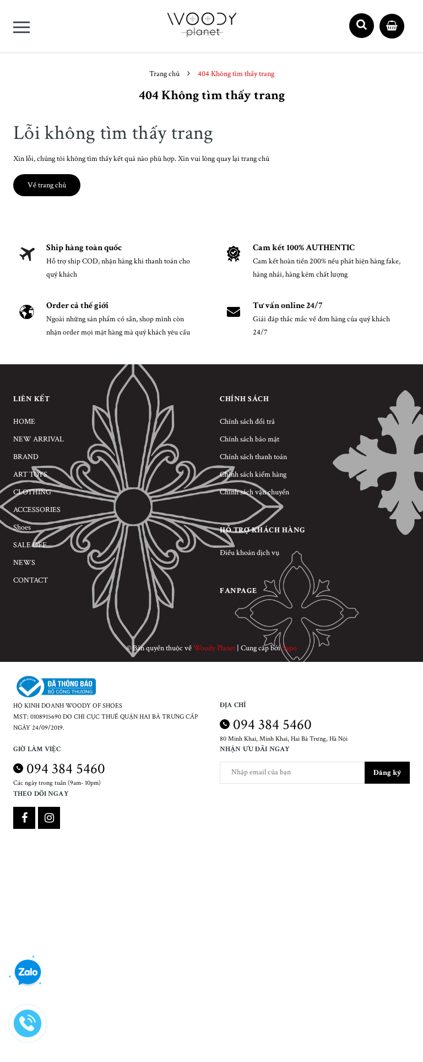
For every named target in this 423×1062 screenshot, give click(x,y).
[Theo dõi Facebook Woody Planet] (24, 818)
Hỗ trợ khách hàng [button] (263, 530)
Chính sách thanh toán (253, 457)
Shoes (22, 527)
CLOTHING (32, 492)
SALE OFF (30, 545)
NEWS (24, 563)
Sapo (289, 648)
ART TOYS (30, 474)
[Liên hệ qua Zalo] (27, 972)
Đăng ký (387, 773)
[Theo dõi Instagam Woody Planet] (49, 818)
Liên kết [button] (31, 399)
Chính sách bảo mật (249, 439)
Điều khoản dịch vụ (249, 553)
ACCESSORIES (37, 510)
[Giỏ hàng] (391, 24)
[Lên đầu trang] (395, 1026)
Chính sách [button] (244, 399)
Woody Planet (214, 648)
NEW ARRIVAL (38, 439)
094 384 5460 (272, 724)
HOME (24, 422)
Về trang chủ (47, 185)
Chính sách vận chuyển (254, 492)
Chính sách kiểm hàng (253, 474)
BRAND (26, 457)
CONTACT (30, 580)
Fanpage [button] (238, 591)
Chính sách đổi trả (247, 422)
